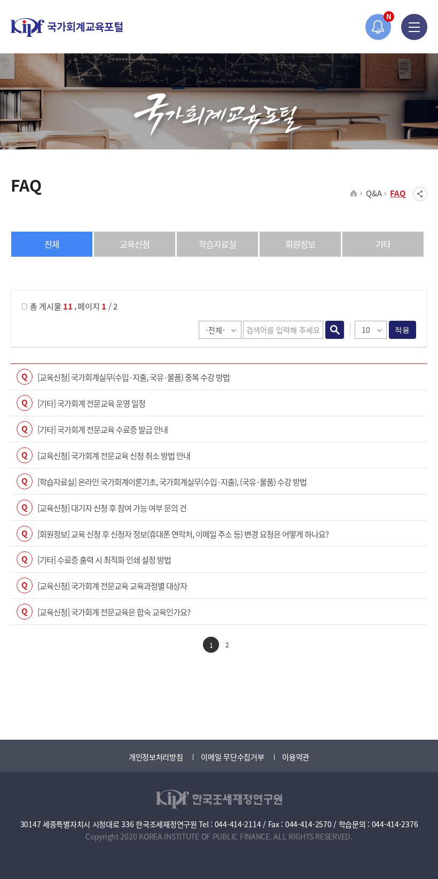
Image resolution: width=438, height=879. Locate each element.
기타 (383, 243)
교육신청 (135, 243)
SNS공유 (420, 194)
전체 (51, 243)
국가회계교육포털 (67, 27)
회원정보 (300, 243)
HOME (354, 194)
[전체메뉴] (414, 27)
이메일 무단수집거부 (232, 756)
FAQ (398, 193)
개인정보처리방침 (156, 756)
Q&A (373, 193)
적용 (402, 330)
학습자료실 (217, 243)
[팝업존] (378, 27)
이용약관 (295, 756)
